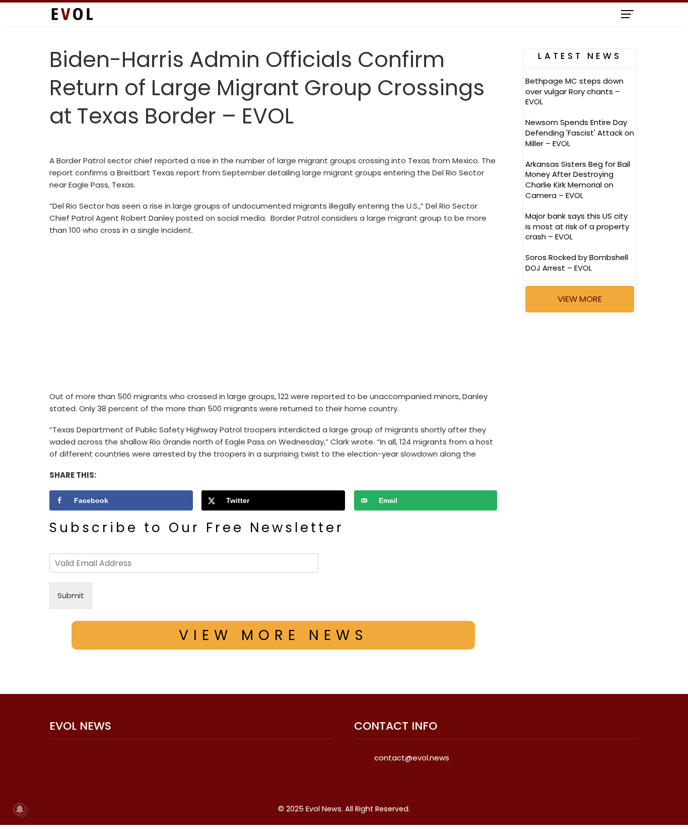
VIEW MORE (580, 299)
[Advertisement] (273, 316)
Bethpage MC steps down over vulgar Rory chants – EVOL (574, 91)
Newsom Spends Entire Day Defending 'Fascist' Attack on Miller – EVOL (579, 133)
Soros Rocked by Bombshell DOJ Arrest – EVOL (576, 262)
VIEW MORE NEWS (273, 635)
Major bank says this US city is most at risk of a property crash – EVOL (577, 226)
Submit (70, 595)
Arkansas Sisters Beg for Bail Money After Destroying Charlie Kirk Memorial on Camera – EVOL (577, 180)
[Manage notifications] (20, 809)
